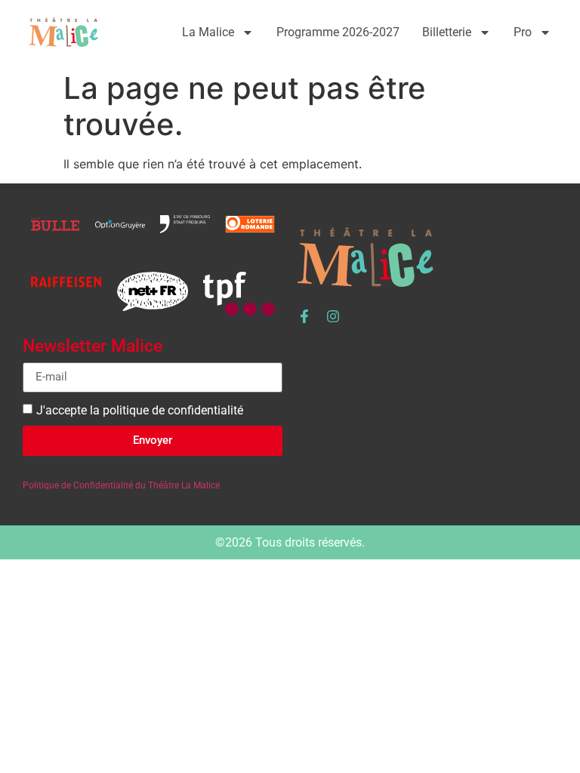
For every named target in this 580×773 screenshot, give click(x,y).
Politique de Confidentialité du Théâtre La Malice (121, 485)
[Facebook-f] (304, 316)
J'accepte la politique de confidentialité (139, 409)
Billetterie (446, 32)
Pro (523, 32)
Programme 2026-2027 (338, 32)
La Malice (208, 32)
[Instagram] (333, 316)
